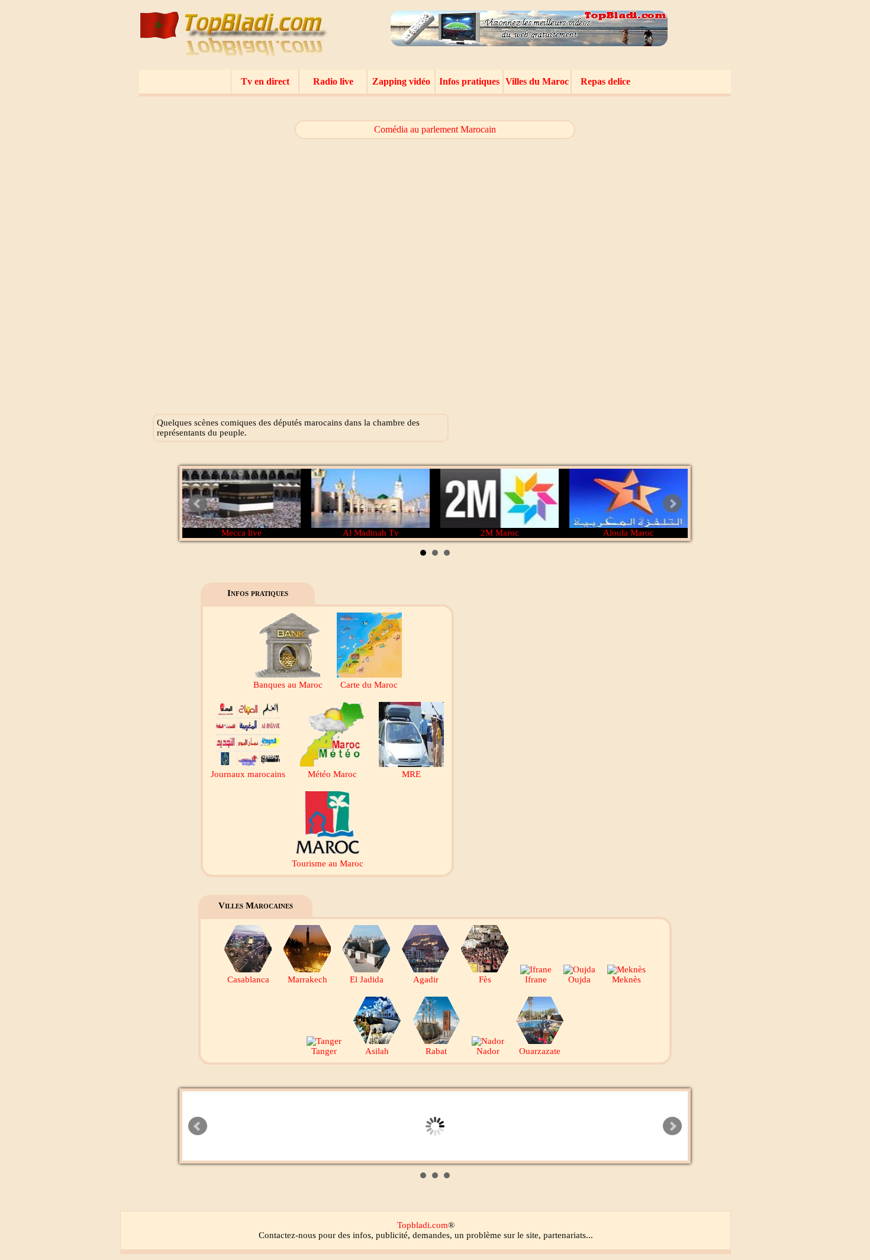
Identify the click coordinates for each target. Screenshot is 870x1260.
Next (672, 503)
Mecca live (241, 532)
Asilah (377, 1051)
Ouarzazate (539, 1051)
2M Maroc (500, 532)
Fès (485, 979)
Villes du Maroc (537, 81)
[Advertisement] (641, 266)
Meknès (626, 979)
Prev (197, 503)
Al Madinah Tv (371, 532)
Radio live (333, 81)
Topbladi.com (422, 1225)
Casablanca (248, 979)
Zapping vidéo (401, 81)
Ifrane (536, 979)
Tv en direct (265, 81)
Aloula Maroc (628, 532)
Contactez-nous (287, 1235)
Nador (488, 1051)
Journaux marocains (248, 774)
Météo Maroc (332, 774)
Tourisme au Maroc (327, 863)
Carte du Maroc (369, 684)
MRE (411, 774)
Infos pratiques (469, 81)
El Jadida (367, 979)
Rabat (436, 1051)
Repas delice (605, 81)
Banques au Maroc (288, 684)
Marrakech (307, 979)
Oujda (579, 979)
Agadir (426, 979)
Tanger (324, 1051)
